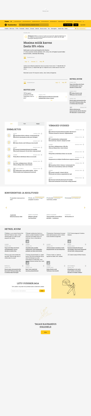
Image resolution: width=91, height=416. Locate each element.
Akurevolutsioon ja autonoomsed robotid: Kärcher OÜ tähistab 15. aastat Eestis (78, 111)
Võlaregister (54, 28)
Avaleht (6, 28)
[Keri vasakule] (37, 97)
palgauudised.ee (61, 21)
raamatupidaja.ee (53, 21)
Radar (66, 28)
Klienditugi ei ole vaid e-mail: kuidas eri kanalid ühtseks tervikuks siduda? (75, 271)
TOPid (16, 28)
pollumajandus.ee (77, 21)
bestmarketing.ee (17, 21)
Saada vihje (61, 28)
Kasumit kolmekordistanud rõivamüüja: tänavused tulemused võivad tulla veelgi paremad (77, 249)
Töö (49, 28)
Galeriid (37, 28)
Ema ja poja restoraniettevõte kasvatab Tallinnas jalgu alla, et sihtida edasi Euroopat (78, 102)
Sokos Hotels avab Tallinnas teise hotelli (26, 143)
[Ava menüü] (11, 21)
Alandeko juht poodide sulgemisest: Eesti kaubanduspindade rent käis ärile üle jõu (34, 249)
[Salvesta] (41, 133)
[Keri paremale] (66, 97)
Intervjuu (7, 265)
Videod (27, 28)
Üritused (32, 28)
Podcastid (21, 28)
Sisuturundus (43, 28)
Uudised (15, 141)
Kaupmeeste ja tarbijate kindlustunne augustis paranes (64, 159)
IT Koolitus (68, 214)
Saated (15, 133)
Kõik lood (12, 28)
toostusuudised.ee (45, 21)
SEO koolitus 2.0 (69, 216)
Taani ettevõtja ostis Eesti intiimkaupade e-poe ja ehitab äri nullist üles (77, 86)
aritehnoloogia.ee (69, 21)
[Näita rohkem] (83, 21)
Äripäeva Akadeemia (33, 214)
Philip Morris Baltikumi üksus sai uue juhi (24, 156)
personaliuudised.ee (27, 21)
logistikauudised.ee (36, 21)
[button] (25, 290)
